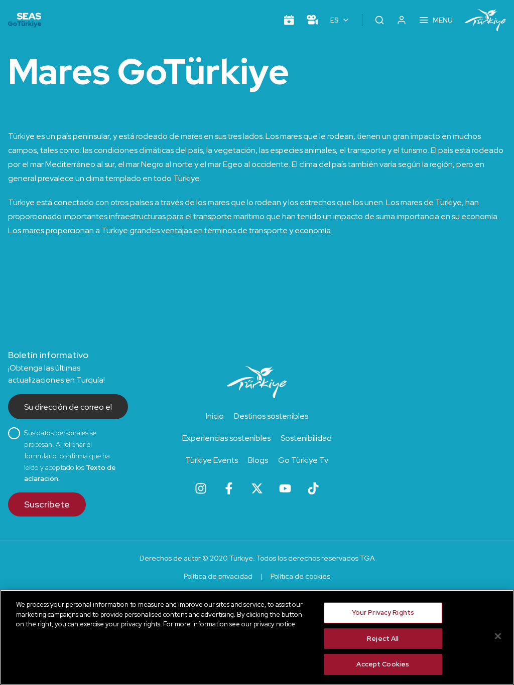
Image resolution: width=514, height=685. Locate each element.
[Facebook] (229, 488)
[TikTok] (313, 488)
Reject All (383, 638)
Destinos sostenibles (271, 416)
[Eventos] (289, 20)
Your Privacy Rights (383, 612)
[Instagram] (201, 488)
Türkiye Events (211, 460)
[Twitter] (257, 488)
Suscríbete (47, 504)
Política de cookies (300, 576)
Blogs (258, 460)
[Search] (379, 20)
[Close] (498, 636)
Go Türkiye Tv (303, 460)
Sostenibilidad (306, 438)
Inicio (215, 416)
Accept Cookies (382, 664)
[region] (257, 637)
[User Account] (402, 20)
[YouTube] (285, 488)
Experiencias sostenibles (226, 438)
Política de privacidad (218, 576)
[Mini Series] (312, 20)
